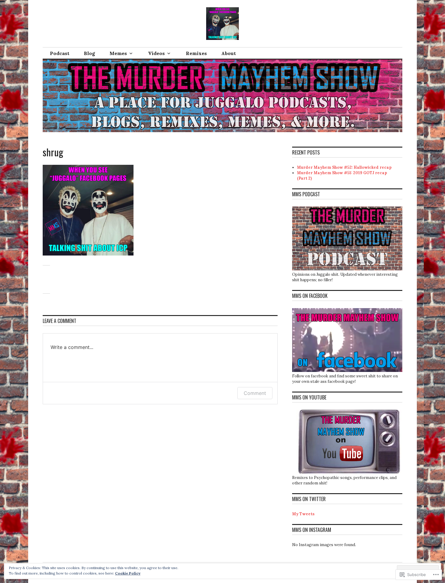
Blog (89, 53)
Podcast (59, 53)
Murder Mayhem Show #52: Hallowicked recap (344, 167)
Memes (118, 53)
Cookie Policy (127, 573)
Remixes (196, 53)
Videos (156, 53)
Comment (255, 393)
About (228, 53)
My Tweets (303, 513)
